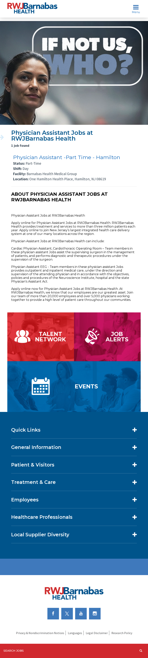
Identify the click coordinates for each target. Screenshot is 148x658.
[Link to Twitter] (67, 613)
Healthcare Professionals (41, 517)
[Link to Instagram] (94, 613)
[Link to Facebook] (53, 613)
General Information (36, 447)
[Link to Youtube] (80, 613)
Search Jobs (13, 650)
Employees (25, 500)
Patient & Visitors (32, 465)
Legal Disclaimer (97, 633)
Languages (75, 633)
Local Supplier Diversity (40, 534)
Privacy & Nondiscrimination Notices (40, 633)
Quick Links (25, 430)
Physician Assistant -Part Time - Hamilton (66, 157)
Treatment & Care (33, 482)
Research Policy (121, 633)
